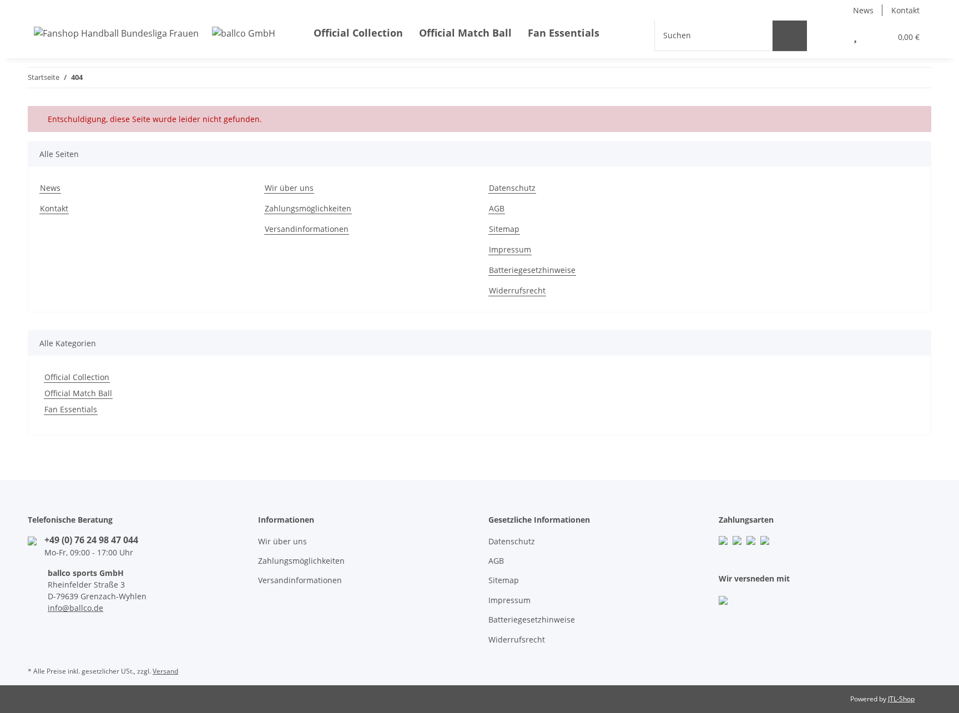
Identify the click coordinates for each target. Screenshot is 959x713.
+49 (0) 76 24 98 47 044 (91, 540)
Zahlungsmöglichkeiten (308, 208)
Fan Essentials (70, 409)
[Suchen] (790, 35)
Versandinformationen (307, 229)
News (863, 10)
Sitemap (504, 229)
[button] (830, 35)
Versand (165, 671)
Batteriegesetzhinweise (532, 270)
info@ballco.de (75, 608)
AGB (496, 208)
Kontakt (905, 10)
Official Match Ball (78, 393)
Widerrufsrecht (517, 290)
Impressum (510, 249)
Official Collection (76, 377)
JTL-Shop (901, 699)
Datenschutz (512, 188)
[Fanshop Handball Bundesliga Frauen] (155, 33)
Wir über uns (289, 188)
